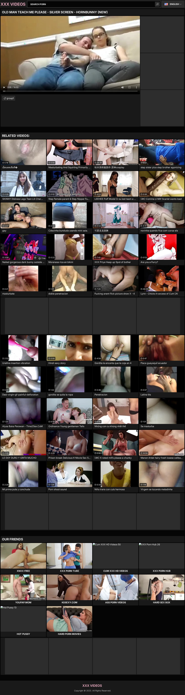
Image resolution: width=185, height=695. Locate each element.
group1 (10, 98)
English (174, 4)
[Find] (157, 4)
